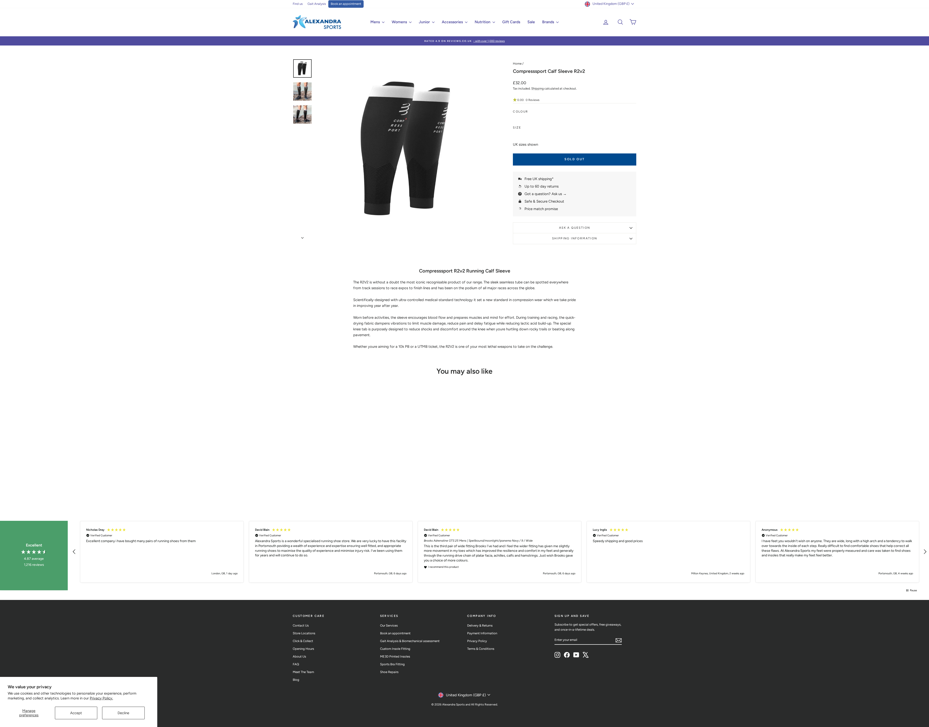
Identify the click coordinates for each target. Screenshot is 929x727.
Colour (520, 111)
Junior (425, 22)
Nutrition (483, 22)
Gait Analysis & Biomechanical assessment (410, 641)
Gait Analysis (316, 4)
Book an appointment (346, 4)
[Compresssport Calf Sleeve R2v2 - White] (337, 487)
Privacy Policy (477, 641)
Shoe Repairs (389, 672)
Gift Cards (511, 22)
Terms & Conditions (480, 649)
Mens (375, 22)
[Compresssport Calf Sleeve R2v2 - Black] (330, 487)
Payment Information (482, 633)
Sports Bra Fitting (392, 664)
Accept (76, 713)
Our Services (389, 625)
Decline (123, 713)
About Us (299, 656)
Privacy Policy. (101, 698)
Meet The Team (303, 672)
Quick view (333, 464)
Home (517, 63)
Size (517, 127)
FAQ (296, 664)
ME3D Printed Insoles (395, 656)
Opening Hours (303, 649)
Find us (298, 4)
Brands (548, 22)
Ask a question (574, 227)
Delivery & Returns (480, 625)
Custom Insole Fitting (395, 649)
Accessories (453, 22)
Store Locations (304, 633)
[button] (574, 100)
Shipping (537, 88)
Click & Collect (303, 641)
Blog (296, 680)
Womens (400, 22)
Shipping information (574, 238)
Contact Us (301, 625)
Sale (531, 22)
